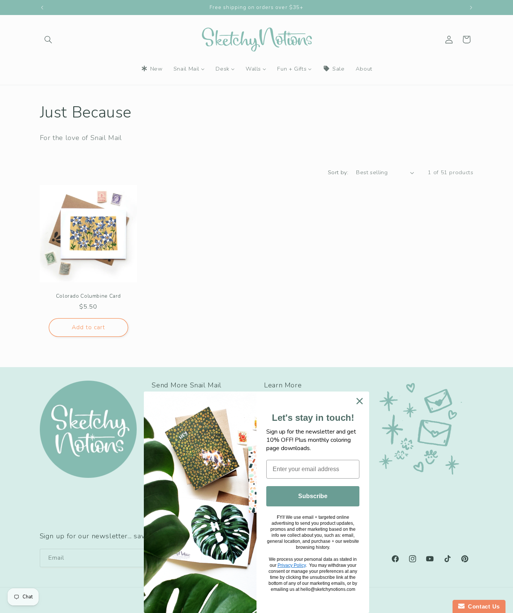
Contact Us (482, 606)
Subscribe (312, 496)
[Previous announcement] (42, 7)
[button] (48, 39)
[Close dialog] (359, 401)
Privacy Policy (292, 565)
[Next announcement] (471, 7)
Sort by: (338, 172)
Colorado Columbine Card (88, 296)
